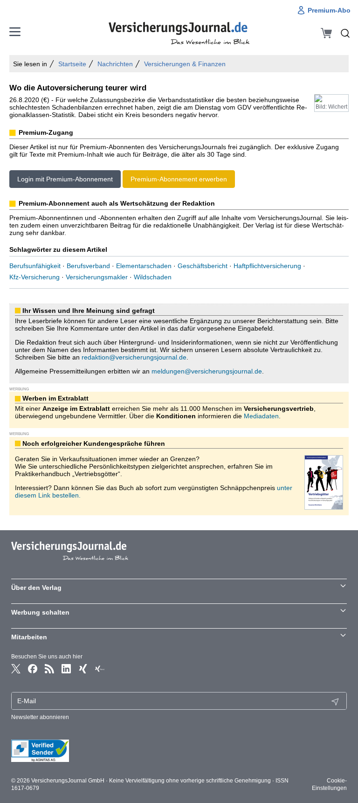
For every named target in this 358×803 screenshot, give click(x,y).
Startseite (72, 64)
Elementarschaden (144, 266)
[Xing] (83, 668)
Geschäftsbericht (202, 266)
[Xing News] (99, 668)
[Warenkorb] (326, 33)
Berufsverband (88, 266)
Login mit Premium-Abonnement (65, 179)
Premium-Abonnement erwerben (179, 179)
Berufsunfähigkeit (35, 266)
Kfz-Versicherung (34, 277)
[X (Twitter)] (16, 668)
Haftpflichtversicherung (267, 266)
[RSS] (49, 668)
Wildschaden (153, 277)
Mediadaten (261, 416)
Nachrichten (115, 64)
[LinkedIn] (66, 668)
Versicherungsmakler (97, 277)
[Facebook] (32, 668)
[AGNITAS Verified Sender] (179, 751)
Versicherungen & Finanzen (185, 64)
